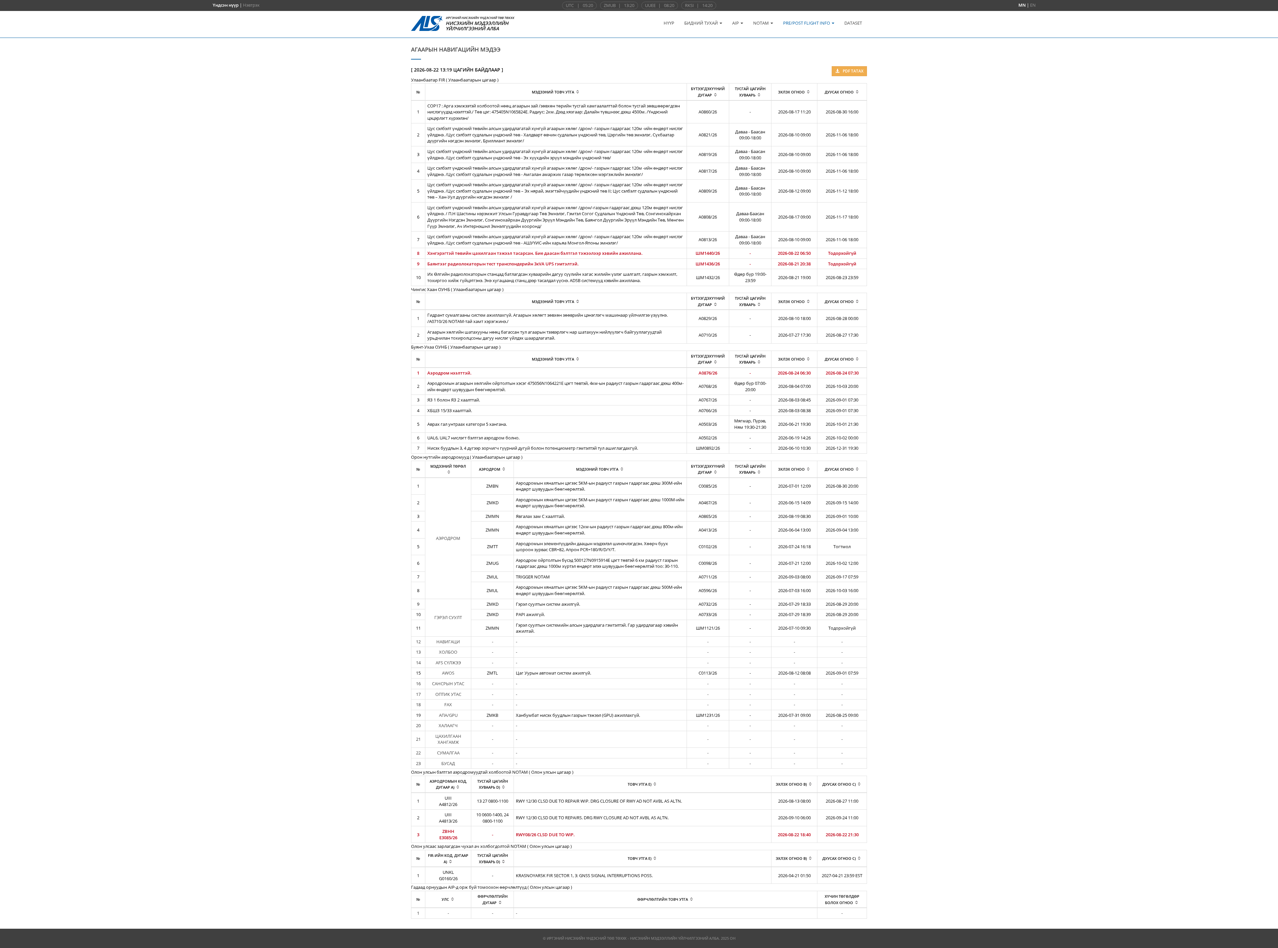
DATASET (853, 23)
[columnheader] (556, 91)
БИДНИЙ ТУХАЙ (701, 23)
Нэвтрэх (251, 5)
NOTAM (761, 23)
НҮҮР (669, 23)
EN (1033, 5)
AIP (736, 23)
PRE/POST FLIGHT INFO (807, 23)
